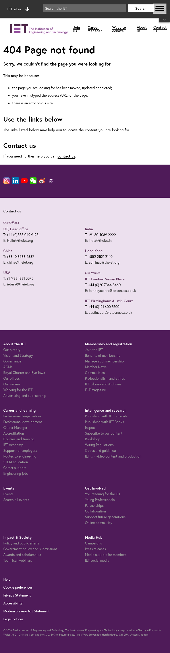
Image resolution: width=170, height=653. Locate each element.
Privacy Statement (17, 595)
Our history (11, 349)
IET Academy (13, 444)
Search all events (16, 499)
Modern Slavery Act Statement (26, 611)
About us (142, 29)
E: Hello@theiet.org (18, 240)
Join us (76, 29)
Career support (14, 467)
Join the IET (94, 349)
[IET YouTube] (24, 181)
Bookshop (92, 439)
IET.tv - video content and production (113, 456)
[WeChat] (33, 180)
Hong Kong (93, 250)
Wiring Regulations (99, 444)
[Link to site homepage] (38, 29)
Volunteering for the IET (102, 494)
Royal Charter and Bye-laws (24, 372)
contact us (66, 156)
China (8, 250)
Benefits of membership (102, 355)
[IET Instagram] (6, 180)
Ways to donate (119, 29)
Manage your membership (104, 361)
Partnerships (94, 505)
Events (8, 494)
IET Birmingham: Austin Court (109, 300)
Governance (12, 361)
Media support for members (105, 554)
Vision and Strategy (18, 355)
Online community (98, 522)
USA (6, 272)
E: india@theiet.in (98, 240)
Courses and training (18, 439)
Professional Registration (22, 416)
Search (141, 8)
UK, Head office (15, 229)
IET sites (14, 9)
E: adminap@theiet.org (102, 262)
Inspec (90, 427)
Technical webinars (17, 560)
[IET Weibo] (42, 180)
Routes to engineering (19, 456)
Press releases (95, 548)
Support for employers (20, 450)
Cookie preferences (18, 587)
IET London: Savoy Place (105, 279)
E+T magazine (95, 389)
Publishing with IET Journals (106, 416)
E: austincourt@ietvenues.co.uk (108, 312)
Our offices (11, 378)
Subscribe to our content (103, 433)
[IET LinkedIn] (15, 180)
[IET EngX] (51, 180)
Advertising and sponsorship (24, 395)
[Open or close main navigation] (159, 9)
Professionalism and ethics (105, 378)
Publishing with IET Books (104, 421)
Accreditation (13, 433)
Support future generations (105, 516)
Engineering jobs (15, 473)
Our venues (11, 384)
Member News (95, 366)
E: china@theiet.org (18, 262)
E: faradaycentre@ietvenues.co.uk (110, 290)
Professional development (22, 421)
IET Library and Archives (103, 384)
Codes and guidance (100, 450)
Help (6, 579)
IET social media (97, 560)
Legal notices (13, 619)
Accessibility (13, 603)
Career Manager (95, 29)
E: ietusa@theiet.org (18, 284)
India (89, 229)
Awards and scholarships (22, 554)
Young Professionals (100, 499)
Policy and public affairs (21, 543)
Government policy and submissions (30, 548)
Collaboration (95, 511)
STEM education (15, 462)
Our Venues (92, 273)
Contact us (160, 29)
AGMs (7, 366)
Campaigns (93, 543)
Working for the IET (18, 389)
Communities (95, 372)
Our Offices (11, 223)
